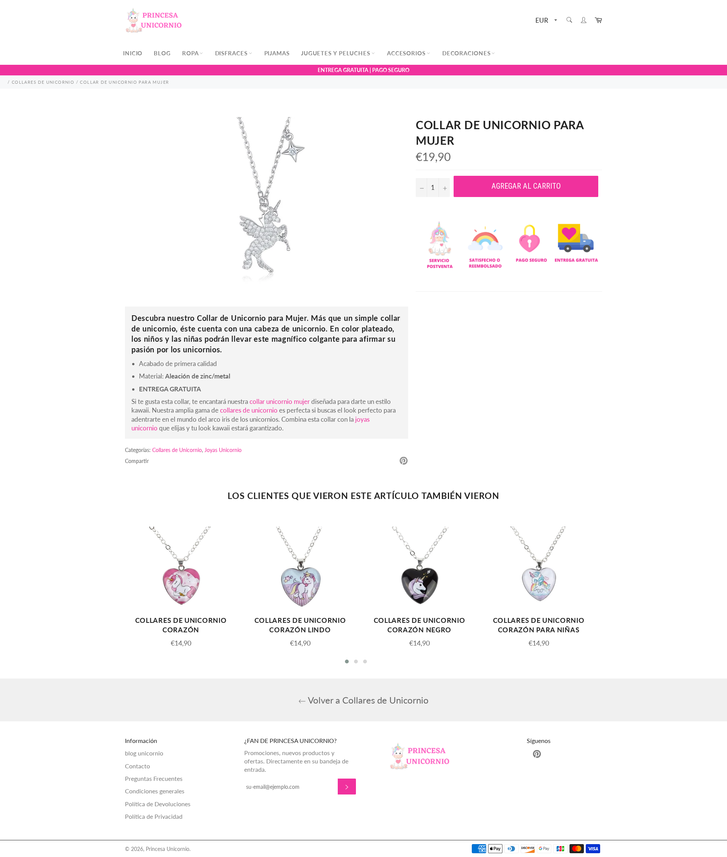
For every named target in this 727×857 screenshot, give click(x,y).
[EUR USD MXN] (545, 20)
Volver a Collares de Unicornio (367, 699)
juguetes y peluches (336, 53)
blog (162, 53)
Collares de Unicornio (177, 450)
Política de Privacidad (154, 816)
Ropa (191, 53)
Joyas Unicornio (223, 450)
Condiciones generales (154, 790)
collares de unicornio (249, 410)
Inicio (132, 53)
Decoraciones (467, 53)
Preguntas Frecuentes (154, 778)
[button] (346, 661)
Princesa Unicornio (167, 849)
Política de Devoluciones (157, 803)
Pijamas (277, 53)
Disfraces (232, 53)
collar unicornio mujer (280, 401)
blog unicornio (144, 753)
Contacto (137, 765)
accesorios (407, 53)
